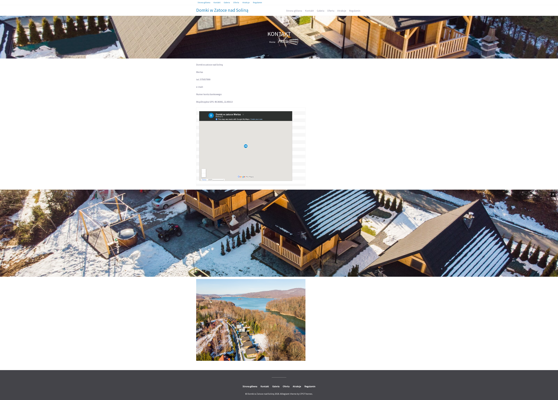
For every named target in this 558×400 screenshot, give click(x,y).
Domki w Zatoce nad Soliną (222, 10)
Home (272, 42)
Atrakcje (341, 10)
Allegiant (284, 393)
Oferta (330, 10)
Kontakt (309, 10)
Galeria (320, 10)
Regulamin (354, 10)
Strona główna (294, 10)
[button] (553, 194)
